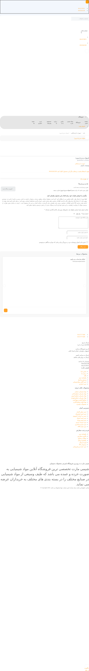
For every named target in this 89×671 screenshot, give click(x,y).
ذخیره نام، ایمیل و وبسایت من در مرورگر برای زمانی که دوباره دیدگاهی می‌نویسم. (62, 242)
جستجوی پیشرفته (49, 122)
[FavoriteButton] (62, 310)
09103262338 (85, 363)
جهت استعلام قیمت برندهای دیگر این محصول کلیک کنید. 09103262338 (69, 171)
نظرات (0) (83, 179)
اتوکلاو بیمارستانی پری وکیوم (77, 259)
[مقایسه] (87, 163)
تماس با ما (62, 122)
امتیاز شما (84, 213)
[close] (60, 294)
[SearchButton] (73, 19)
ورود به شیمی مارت (85, 77)
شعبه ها (33, 122)
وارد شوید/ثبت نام (36, 304)
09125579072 (85, 365)
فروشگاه (78, 122)
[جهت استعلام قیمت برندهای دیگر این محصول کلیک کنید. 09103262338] (88, 169)
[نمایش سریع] (64, 310)
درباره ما (55, 122)
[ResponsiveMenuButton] (87, 1)
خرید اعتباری (40, 122)
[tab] (43, 179)
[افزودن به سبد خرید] (5, 310)
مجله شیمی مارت (70, 122)
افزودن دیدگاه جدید (7, 189)
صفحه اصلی (86, 122)
